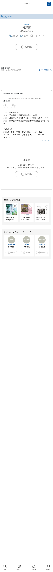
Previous (2, 213)
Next (51, 213)
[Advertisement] (26, 306)
